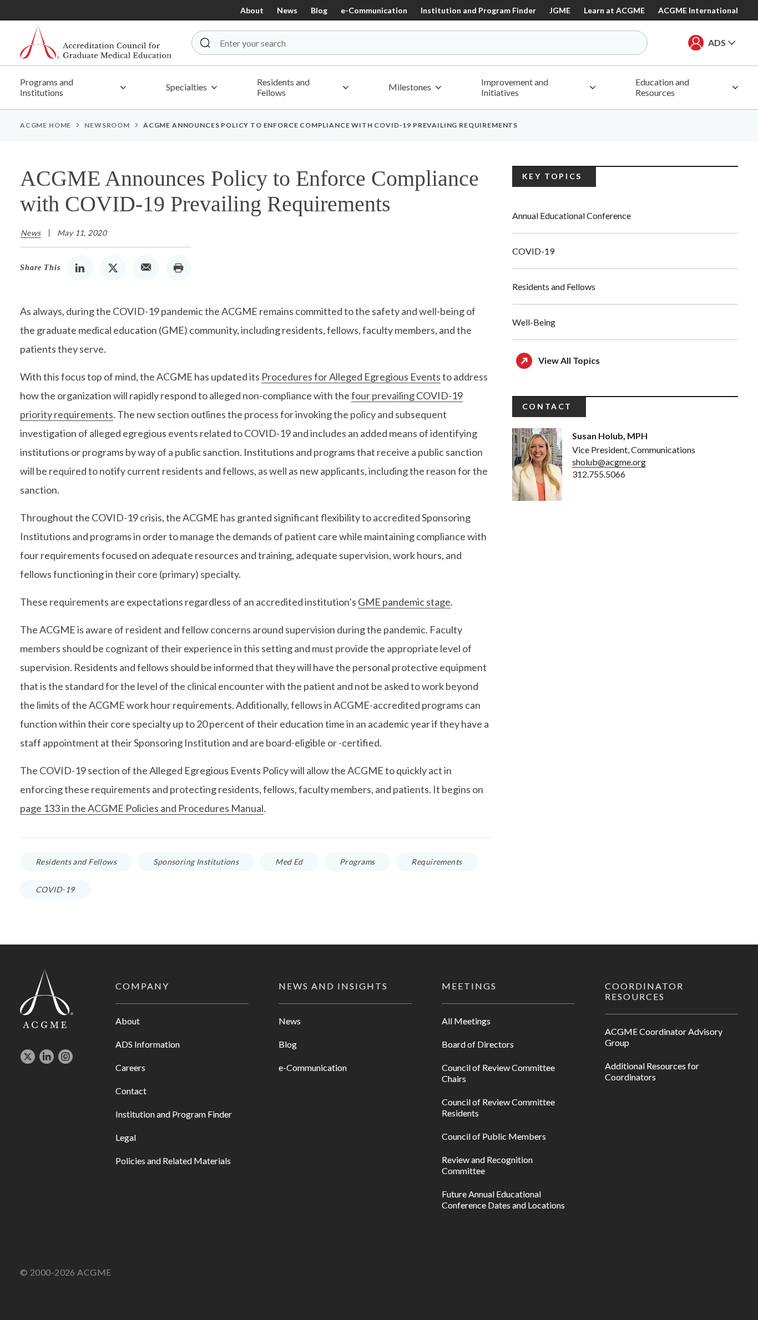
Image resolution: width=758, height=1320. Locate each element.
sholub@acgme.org (609, 461)
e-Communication (374, 10)
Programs (357, 861)
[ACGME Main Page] (46, 998)
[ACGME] (95, 43)
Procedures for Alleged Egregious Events (351, 376)
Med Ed (289, 861)
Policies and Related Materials (173, 1160)
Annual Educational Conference (571, 215)
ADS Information (147, 1044)
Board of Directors (478, 1044)
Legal (125, 1137)
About (252, 10)
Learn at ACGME (614, 10)
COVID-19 (55, 889)
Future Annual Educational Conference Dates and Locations (503, 1199)
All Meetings (466, 1021)
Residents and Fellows (76, 861)
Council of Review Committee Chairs (498, 1073)
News (287, 10)
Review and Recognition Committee (487, 1165)
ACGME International (698, 10)
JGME (559, 10)
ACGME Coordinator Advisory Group (663, 1037)
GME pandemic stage (404, 602)
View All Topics (569, 360)
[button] (205, 43)
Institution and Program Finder (478, 10)
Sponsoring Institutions (196, 861)
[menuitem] (73, 87)
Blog (319, 10)
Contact (130, 1090)
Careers (130, 1067)
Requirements (436, 861)
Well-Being (533, 322)
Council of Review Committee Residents (498, 1107)
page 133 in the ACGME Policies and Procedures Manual (142, 808)
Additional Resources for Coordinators (652, 1071)
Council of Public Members (494, 1136)
